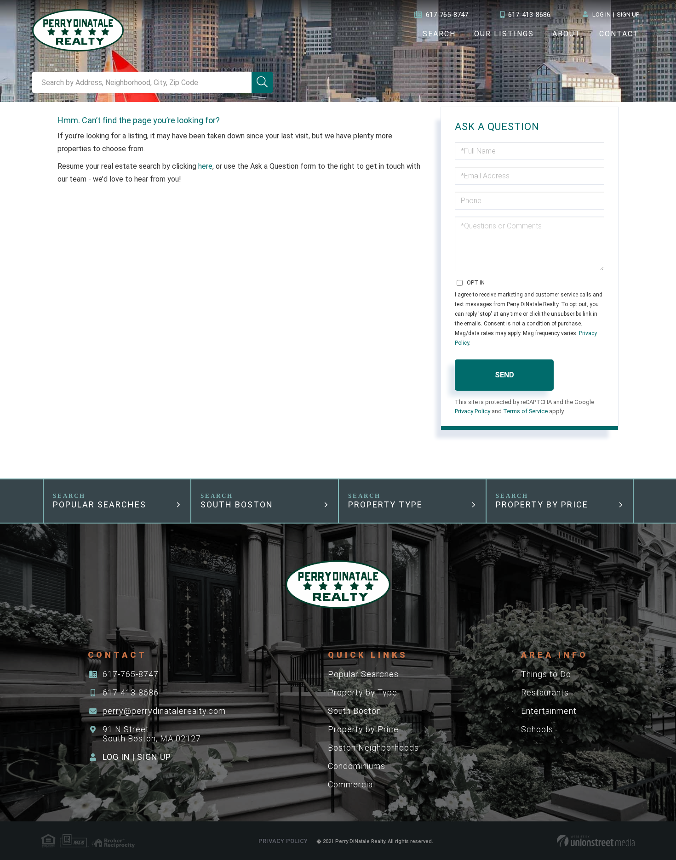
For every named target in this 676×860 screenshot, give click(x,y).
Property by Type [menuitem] (362, 692)
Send (504, 374)
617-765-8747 (447, 15)
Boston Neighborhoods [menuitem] (373, 747)
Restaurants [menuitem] (545, 692)
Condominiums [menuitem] (356, 766)
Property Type (385, 504)
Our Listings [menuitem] (504, 33)
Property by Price (542, 504)
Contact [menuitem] (619, 33)
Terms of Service (525, 411)
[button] (262, 82)
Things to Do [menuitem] (546, 674)
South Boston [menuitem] (354, 711)
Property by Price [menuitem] (363, 729)
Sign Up (628, 14)
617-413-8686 (529, 15)
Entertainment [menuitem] (549, 711)
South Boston (237, 504)
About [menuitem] (566, 33)
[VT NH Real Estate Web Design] (596, 841)
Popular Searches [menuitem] (363, 674)
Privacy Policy (472, 411)
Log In (601, 14)
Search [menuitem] (439, 33)
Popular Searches (99, 504)
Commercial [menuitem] (351, 784)
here (205, 166)
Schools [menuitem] (537, 729)
